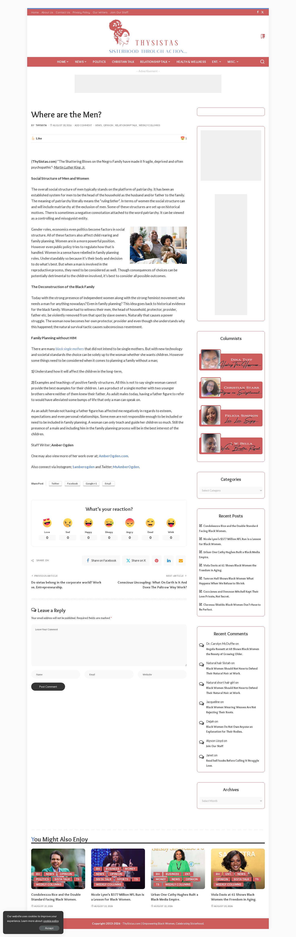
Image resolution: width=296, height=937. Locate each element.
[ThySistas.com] (148, 36)
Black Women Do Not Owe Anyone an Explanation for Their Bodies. (229, 729)
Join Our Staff (214, 746)
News (98, 125)
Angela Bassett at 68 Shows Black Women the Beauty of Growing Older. (232, 651)
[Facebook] (258, 12)
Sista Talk (62, 879)
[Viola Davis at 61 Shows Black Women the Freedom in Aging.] (238, 869)
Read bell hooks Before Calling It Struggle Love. (232, 763)
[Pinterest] (157, 561)
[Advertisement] (148, 84)
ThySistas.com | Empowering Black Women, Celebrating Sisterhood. (163, 923)
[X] (262, 12)
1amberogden (83, 467)
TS (78, 879)
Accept (49, 928)
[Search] (262, 62)
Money (130, 868)
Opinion (108, 125)
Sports (122, 879)
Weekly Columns (149, 125)
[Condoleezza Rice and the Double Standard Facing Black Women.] (58, 869)
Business (112, 868)
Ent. (188, 874)
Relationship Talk (126, 125)
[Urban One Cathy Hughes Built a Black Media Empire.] (178, 869)
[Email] (181, 561)
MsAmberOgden (126, 467)
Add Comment (83, 125)
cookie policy (51, 920)
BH (38, 874)
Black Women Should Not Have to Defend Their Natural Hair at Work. (232, 671)
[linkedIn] (169, 561)
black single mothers (70, 349)
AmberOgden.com (113, 456)
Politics (42, 879)
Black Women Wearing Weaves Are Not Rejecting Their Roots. (231, 709)
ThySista (41, 125)
